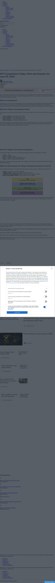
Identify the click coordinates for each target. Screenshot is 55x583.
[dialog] (27, 291)
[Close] (52, 268)
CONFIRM (17, 312)
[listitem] (27, 288)
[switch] (45, 292)
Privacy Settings (50, 582)
